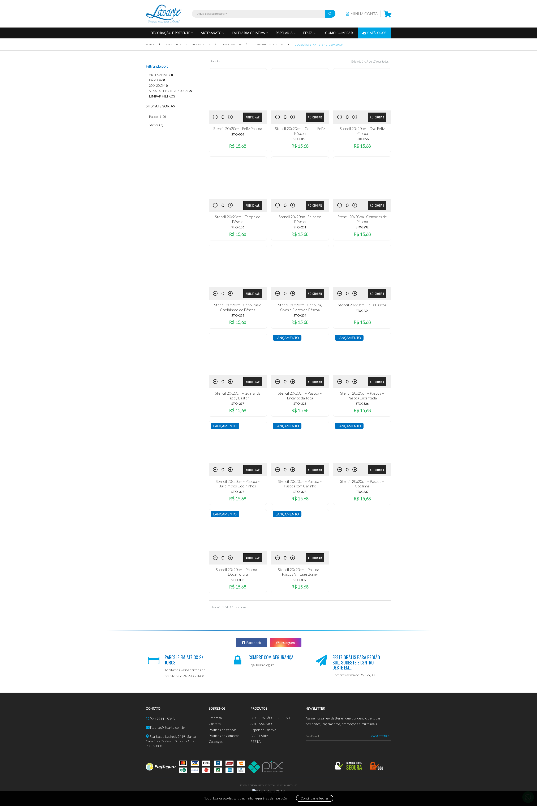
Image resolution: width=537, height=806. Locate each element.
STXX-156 (237, 227)
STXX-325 (299, 403)
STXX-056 (362, 139)
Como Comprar (339, 33)
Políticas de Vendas (223, 730)
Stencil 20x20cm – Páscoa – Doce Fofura (238, 572)
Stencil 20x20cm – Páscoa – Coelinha (362, 483)
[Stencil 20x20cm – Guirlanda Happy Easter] (238, 354)
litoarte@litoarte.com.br (167, 727)
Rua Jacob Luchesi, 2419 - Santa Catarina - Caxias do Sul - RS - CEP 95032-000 (171, 741)
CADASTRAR (379, 736)
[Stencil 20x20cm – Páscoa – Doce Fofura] (238, 530)
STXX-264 (362, 310)
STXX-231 (299, 227)
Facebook (253, 643)
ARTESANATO (211, 33)
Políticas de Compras (224, 736)
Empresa (215, 718)
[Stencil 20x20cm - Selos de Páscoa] (300, 178)
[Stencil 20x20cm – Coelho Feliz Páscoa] (300, 89)
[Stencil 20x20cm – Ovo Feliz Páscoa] (362, 89)
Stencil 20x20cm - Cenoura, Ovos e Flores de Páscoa (300, 307)
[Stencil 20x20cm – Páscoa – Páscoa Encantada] (362, 354)
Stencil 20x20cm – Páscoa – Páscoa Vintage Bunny (300, 572)
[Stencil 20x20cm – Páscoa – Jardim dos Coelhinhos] (238, 442)
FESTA (308, 33)
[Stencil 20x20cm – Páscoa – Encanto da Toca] (300, 354)
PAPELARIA (284, 33)
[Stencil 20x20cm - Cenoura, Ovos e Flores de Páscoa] (300, 266)
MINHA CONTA (364, 13)
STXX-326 (362, 403)
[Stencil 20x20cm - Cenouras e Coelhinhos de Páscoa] (238, 266)
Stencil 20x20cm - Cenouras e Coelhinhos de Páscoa (237, 307)
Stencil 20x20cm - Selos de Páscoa (300, 219)
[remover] (173, 75)
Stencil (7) (156, 125)
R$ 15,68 (237, 145)
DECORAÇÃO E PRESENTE (170, 33)
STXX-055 (299, 139)
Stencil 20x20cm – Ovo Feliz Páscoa (362, 131)
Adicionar (253, 117)
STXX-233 (237, 315)
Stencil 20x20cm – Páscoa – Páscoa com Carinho (300, 483)
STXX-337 (362, 492)
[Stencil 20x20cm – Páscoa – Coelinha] (362, 442)
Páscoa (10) (157, 116)
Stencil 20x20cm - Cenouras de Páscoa (362, 219)
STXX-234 (299, 315)
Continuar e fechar (315, 798)
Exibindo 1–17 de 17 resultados (370, 61)
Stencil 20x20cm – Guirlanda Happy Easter (238, 395)
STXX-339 (299, 580)
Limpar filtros (162, 96)
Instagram (287, 643)
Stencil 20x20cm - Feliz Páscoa (237, 128)
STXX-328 (299, 492)
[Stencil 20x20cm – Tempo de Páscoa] (238, 178)
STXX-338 (237, 580)
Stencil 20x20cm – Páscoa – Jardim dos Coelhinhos (238, 483)
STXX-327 (237, 492)
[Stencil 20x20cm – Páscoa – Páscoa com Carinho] (300, 442)
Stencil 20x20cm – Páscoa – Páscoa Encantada (362, 395)
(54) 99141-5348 (162, 719)
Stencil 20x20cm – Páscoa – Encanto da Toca (300, 395)
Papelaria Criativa (248, 33)
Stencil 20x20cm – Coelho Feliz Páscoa (300, 131)
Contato (215, 724)
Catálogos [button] (377, 33)
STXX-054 (237, 134)
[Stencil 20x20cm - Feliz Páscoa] (238, 89)
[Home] (163, 13)
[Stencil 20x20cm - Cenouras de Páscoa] (362, 178)
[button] (387, 13)
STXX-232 (362, 227)
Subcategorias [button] (160, 106)
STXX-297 (237, 403)
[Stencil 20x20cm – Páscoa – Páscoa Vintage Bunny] (300, 530)
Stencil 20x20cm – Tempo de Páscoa (237, 219)
